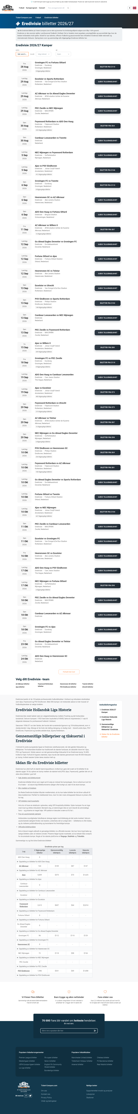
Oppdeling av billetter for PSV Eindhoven (34, 975)
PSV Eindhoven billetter (68, 687)
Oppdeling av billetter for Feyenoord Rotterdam (36, 911)
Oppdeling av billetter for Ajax (30, 879)
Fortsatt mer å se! (69, 672)
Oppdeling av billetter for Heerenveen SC (34, 949)
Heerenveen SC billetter (68, 684)
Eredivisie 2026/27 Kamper (109, 711)
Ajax (23, 875)
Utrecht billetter (87, 687)
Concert (42, 8)
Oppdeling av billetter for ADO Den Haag (34, 862)
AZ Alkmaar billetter (22, 684)
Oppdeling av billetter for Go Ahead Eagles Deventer (38, 931)
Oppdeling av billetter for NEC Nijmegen (34, 958)
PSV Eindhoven (24, 971)
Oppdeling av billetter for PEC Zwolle (33, 966)
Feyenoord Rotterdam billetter (45, 685)
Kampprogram (31, 8)
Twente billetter (87, 684)
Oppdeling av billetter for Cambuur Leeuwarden (37, 891)
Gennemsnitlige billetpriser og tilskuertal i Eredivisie (110, 727)
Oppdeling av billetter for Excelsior (32, 899)
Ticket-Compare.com (24, 18)
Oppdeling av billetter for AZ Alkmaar (33, 870)
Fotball (21, 8)
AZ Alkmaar (23, 866)
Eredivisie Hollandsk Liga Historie (109, 718)
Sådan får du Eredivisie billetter (111, 735)
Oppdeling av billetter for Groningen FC (33, 940)
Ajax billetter (20, 687)
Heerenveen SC (24, 944)
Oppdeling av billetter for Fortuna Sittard (34, 920)
